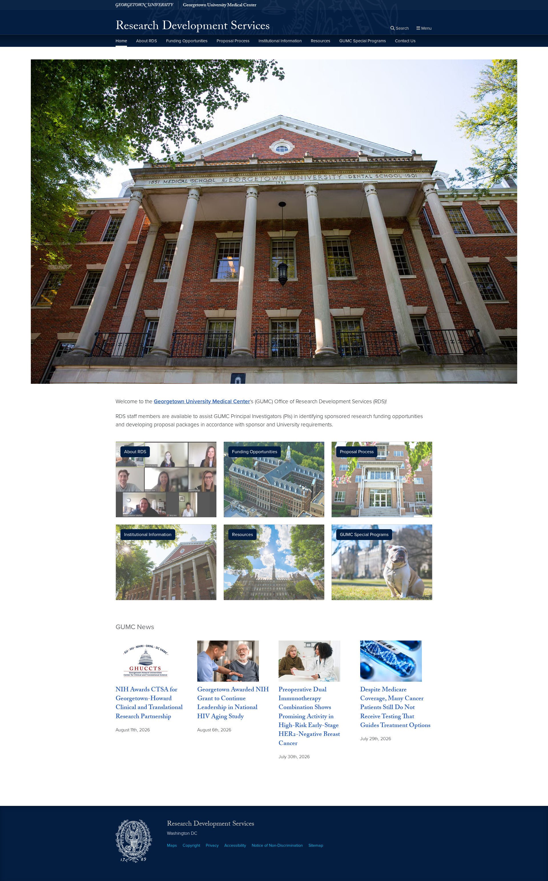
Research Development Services (193, 27)
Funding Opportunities (186, 40)
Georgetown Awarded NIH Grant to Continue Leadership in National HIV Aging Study (233, 704)
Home (121, 40)
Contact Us (405, 40)
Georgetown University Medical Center (219, 5)
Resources (320, 40)
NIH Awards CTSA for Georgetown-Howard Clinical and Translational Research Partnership (149, 704)
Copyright (191, 845)
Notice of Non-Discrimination (277, 845)
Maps (172, 845)
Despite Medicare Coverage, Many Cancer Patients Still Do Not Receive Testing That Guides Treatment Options (395, 708)
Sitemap (316, 845)
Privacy (212, 845)
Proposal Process (233, 40)
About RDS (146, 40)
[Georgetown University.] (145, 5)
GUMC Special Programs (362, 40)
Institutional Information (280, 40)
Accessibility (235, 845)
